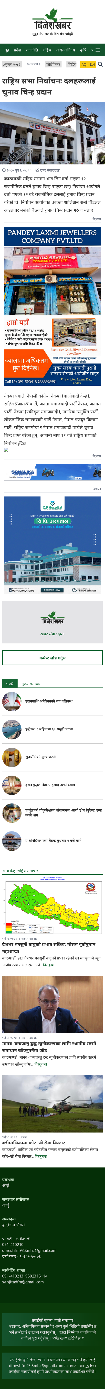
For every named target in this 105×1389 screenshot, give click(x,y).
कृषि (83, 50)
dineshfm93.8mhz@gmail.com (36, 1366)
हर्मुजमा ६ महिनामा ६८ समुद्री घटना (49, 729)
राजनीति (32, 50)
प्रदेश (17, 50)
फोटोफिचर (53, 65)
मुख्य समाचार (31, 684)
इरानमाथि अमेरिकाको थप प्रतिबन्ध (49, 701)
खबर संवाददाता (52, 634)
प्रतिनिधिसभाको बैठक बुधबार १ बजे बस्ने (53, 841)
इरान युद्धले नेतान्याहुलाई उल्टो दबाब (50, 785)
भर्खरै (10, 684)
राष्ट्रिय (47, 50)
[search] (100, 64)
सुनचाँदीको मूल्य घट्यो (40, 757)
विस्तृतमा (49, 965)
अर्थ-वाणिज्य (65, 50)
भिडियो (72, 65)
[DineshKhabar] (52, 19)
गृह (7, 50)
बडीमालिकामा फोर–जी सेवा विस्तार (33, 1143)
